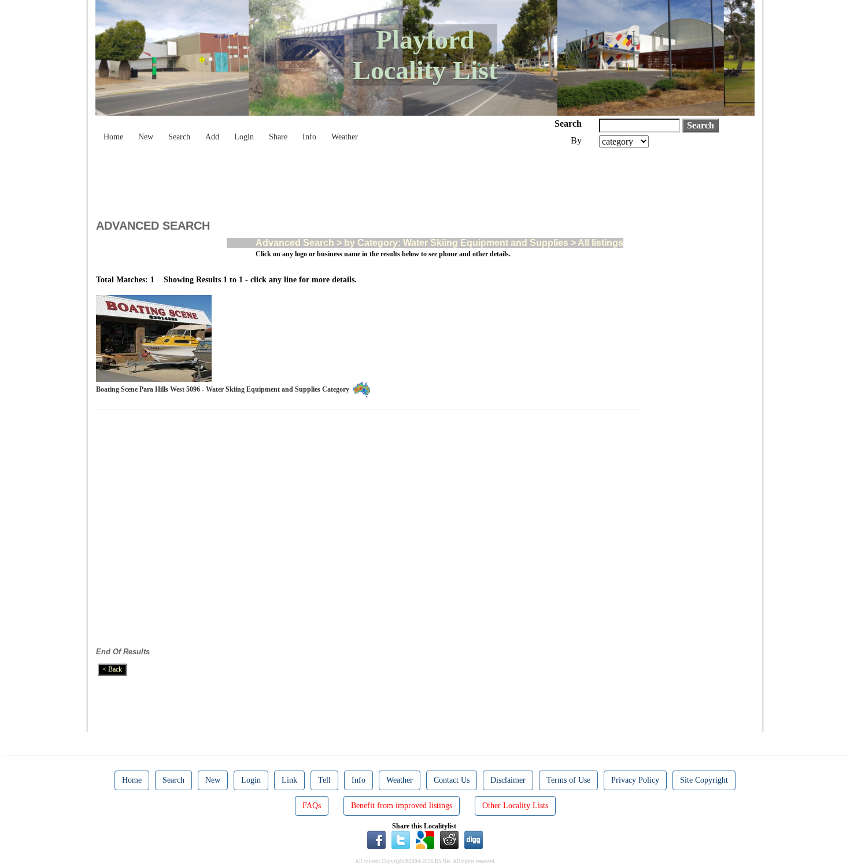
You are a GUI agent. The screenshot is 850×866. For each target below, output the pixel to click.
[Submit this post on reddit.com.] (449, 839)
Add (212, 136)
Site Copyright (704, 780)
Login (244, 136)
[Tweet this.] (401, 839)
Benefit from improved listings (401, 805)
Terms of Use (568, 780)
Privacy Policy (635, 780)
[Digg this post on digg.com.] (473, 839)
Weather (344, 136)
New (145, 136)
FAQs (311, 805)
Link (289, 780)
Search (179, 136)
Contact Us (452, 780)
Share (278, 136)
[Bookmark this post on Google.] (425, 839)
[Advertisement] (306, 179)
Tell (324, 780)
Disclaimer (508, 780)
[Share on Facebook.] (376, 839)
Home (113, 136)
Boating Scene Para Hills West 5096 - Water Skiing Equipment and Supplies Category (224, 389)
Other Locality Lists (515, 805)
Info (309, 136)
